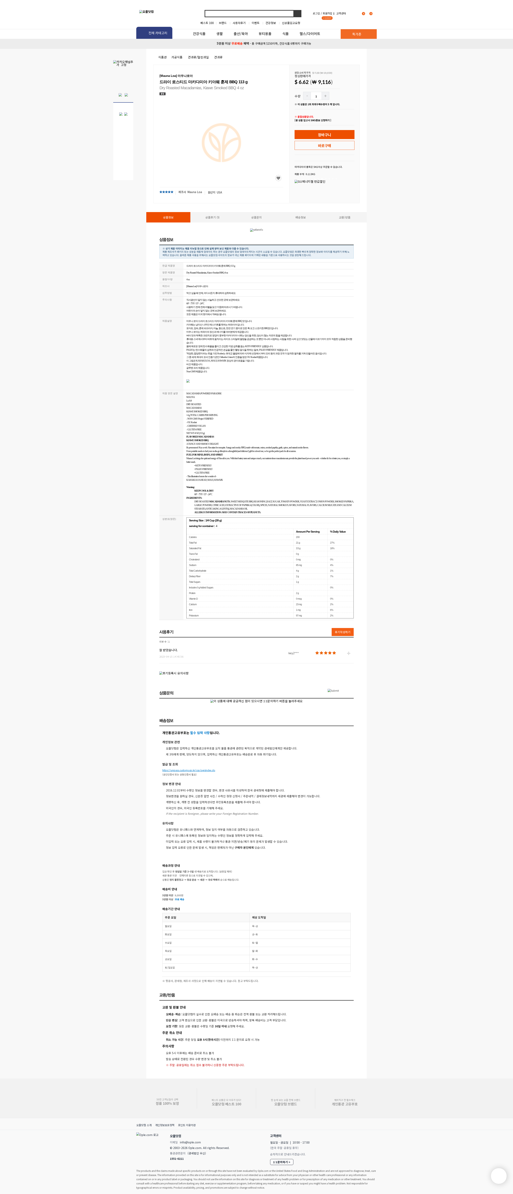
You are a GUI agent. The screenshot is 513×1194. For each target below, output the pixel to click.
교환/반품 (344, 217)
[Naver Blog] (363, 1136)
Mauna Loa (194, 192)
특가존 (356, 34)
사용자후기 (239, 23)
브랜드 (223, 23)
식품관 (162, 57)
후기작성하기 (342, 632)
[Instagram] (354, 1136)
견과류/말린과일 (198, 57)
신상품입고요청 (291, 23)
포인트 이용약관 (187, 1125)
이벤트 (256, 23)
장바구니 (324, 134)
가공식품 (177, 57)
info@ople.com (190, 1142)
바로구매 (324, 145)
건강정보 (271, 23)
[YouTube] (372, 1135)
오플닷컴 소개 (143, 1125)
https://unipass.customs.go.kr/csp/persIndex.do (188, 770)
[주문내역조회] (376, 13)
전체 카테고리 (157, 32)
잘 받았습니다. (168, 650)
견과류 (218, 57)
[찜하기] (278, 178)
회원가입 (327, 13)
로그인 (316, 13)
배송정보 (300, 217)
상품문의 (256, 217)
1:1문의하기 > (281, 1162)
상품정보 (168, 217)
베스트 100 (207, 23)
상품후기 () (212, 217)
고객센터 (341, 13)
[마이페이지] (354, 13)
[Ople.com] (148, 1146)
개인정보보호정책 (164, 1125)
